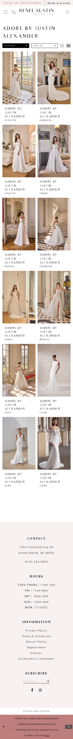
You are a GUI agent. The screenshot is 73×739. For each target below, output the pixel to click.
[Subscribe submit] (48, 681)
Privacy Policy (36, 630)
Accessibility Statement (36, 658)
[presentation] (19, 78)
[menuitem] (22, 3)
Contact (36, 653)
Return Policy (36, 641)
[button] (6, 12)
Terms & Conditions (36, 636)
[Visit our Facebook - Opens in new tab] (32, 690)
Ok (69, 726)
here (47, 735)
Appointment (36, 647)
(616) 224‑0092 (36, 561)
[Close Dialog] (4, 727)
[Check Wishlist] (67, 12)
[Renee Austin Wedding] (36, 12)
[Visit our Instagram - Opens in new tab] (40, 690)
